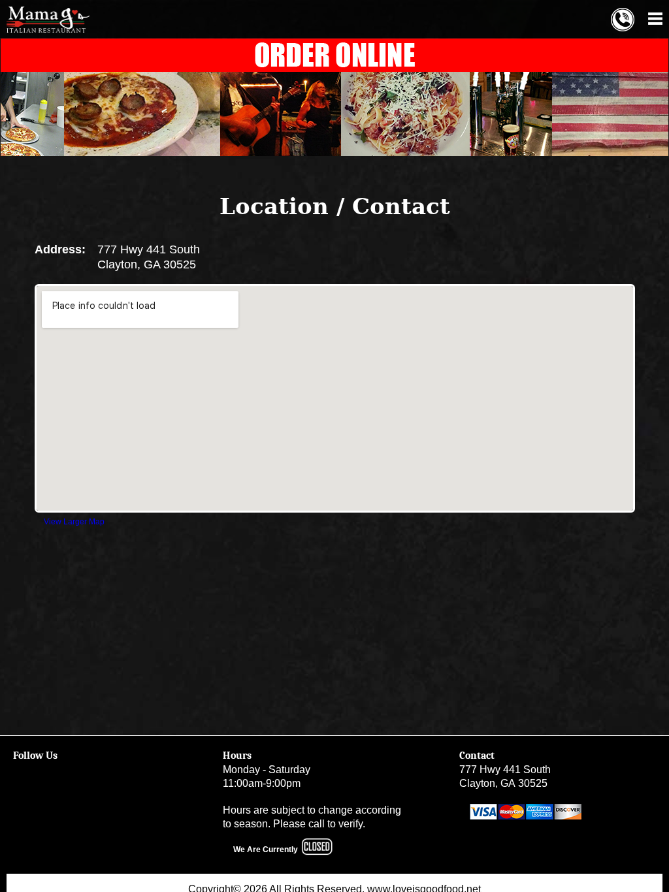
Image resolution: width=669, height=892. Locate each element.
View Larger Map (74, 521)
